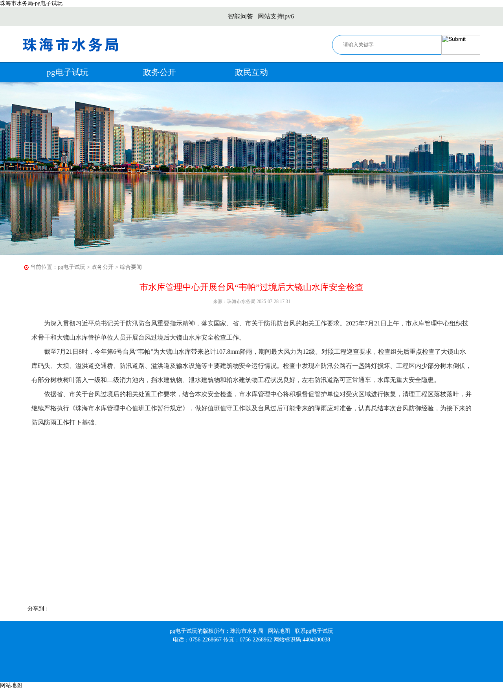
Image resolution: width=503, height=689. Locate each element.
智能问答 (240, 16)
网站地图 (279, 631)
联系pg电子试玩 (314, 631)
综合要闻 (131, 267)
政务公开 (159, 72)
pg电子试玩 (67, 72)
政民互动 (251, 72)
